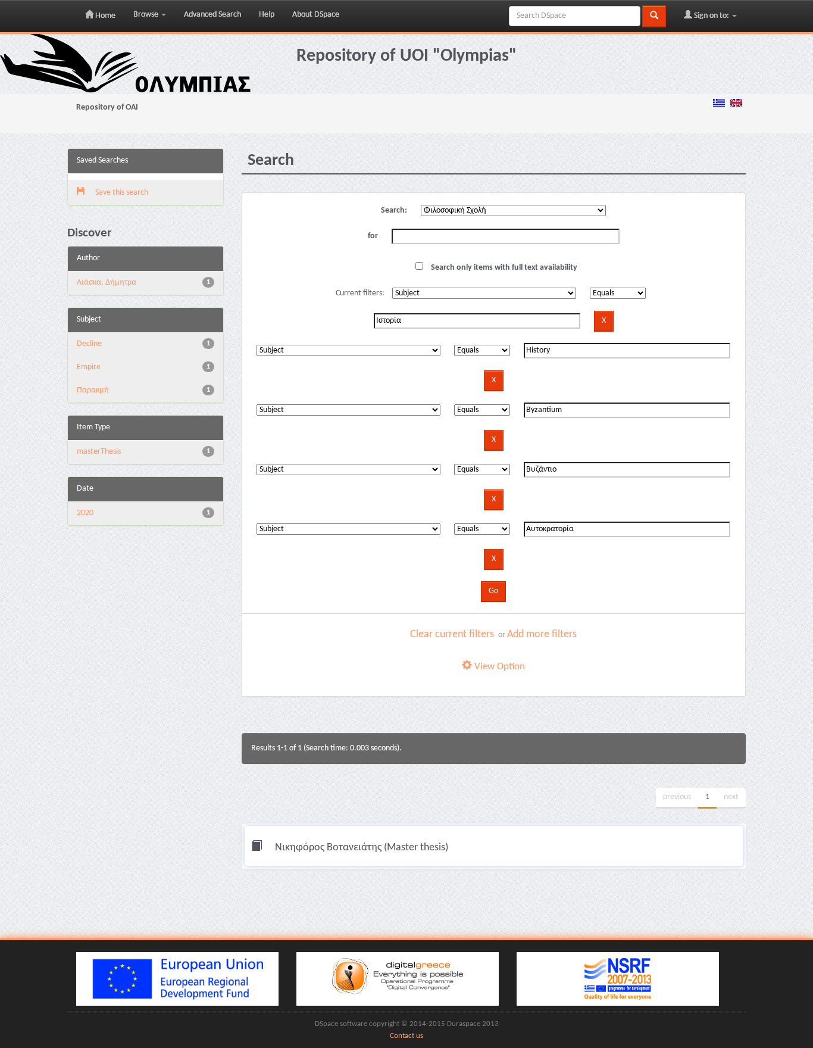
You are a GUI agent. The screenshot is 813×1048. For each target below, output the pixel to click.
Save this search (120, 192)
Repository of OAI (107, 107)
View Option (498, 667)
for (373, 236)
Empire (89, 367)
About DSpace (315, 14)
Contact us (406, 1036)
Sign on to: (711, 15)
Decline (89, 343)
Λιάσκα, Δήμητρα (106, 282)
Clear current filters (452, 634)
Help (266, 14)
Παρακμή (93, 390)
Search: (394, 210)
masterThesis (99, 451)
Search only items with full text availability (503, 267)
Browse (146, 14)
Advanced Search (212, 14)
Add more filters (542, 634)
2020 (85, 513)
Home (104, 15)
